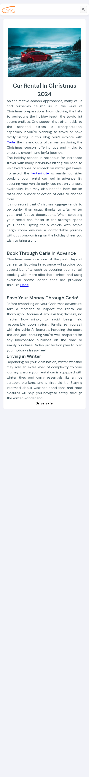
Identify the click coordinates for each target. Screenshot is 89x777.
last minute (40, 173)
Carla (11, 142)
